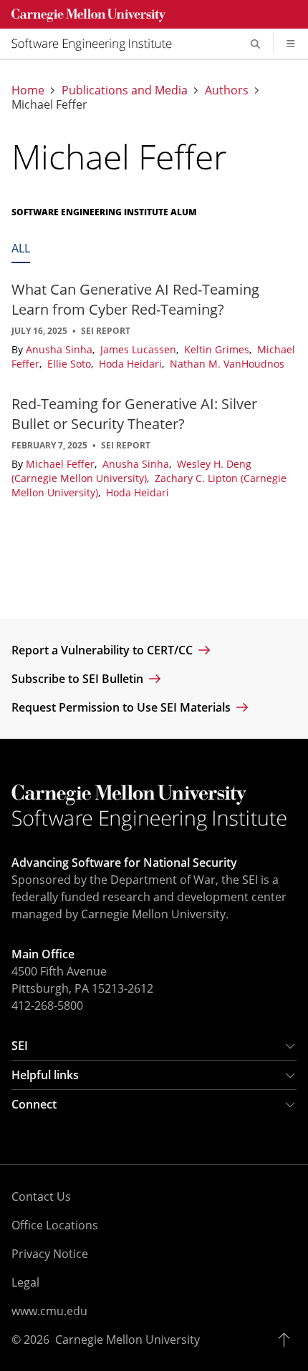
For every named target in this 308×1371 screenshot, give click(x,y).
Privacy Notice (49, 1254)
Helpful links (45, 1075)
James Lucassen (139, 349)
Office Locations (54, 1225)
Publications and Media (125, 90)
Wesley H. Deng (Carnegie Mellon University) (131, 471)
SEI (19, 1045)
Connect (34, 1104)
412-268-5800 (47, 1005)
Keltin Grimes (218, 349)
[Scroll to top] (288, 1339)
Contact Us (41, 1196)
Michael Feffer (61, 464)
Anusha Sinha (60, 349)
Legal (25, 1282)
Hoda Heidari (132, 363)
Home (27, 90)
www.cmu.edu (49, 1311)
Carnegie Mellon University (127, 1339)
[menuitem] (97, 43)
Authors (227, 90)
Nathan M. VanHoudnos (227, 363)
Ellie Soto (70, 363)
